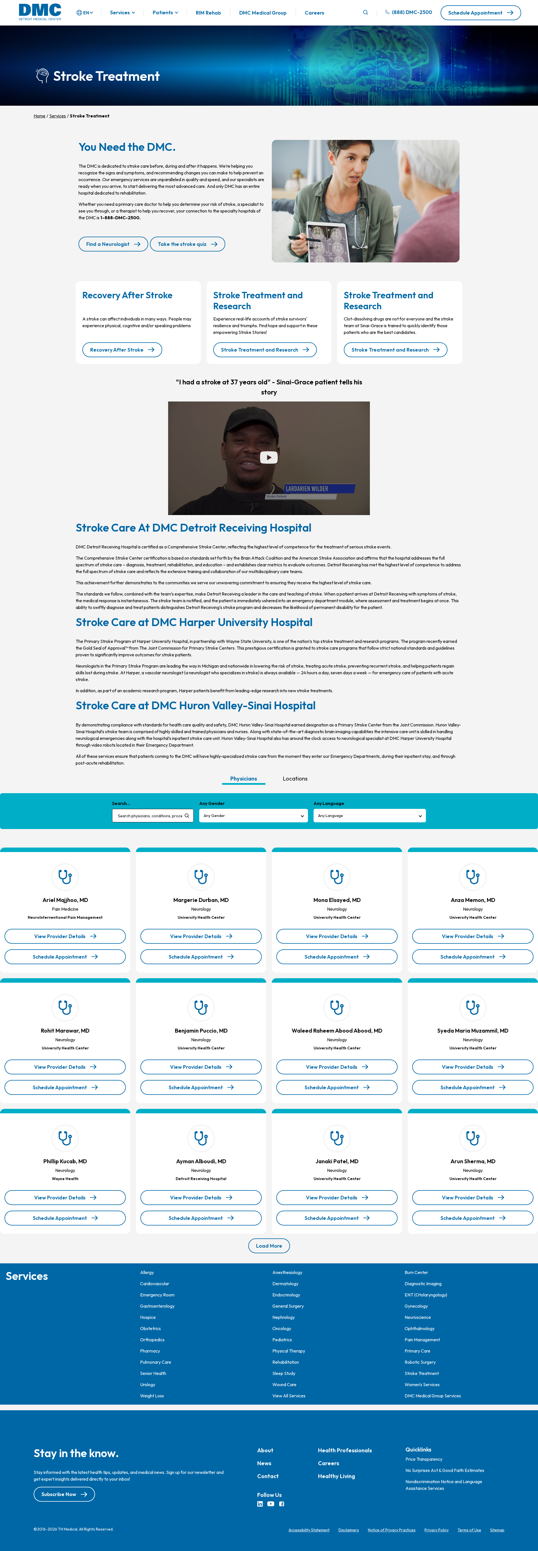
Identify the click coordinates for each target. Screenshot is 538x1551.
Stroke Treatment (422, 1373)
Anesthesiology (287, 1272)
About (265, 1450)
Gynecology (416, 1306)
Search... (121, 803)
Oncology (281, 1328)
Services (120, 13)
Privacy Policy (437, 1529)
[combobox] (153, 815)
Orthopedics (152, 1339)
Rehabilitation (285, 1362)
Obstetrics (150, 1328)
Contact (268, 1476)
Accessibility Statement (309, 1529)
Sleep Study (283, 1373)
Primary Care (417, 1351)
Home (39, 116)
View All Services (288, 1395)
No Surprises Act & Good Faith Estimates (444, 1470)
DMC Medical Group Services (433, 1395)
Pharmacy (150, 1351)
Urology (147, 1384)
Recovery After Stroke (116, 350)
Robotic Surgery (420, 1362)
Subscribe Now (58, 1494)
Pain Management (422, 1339)
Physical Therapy (288, 1351)
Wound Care (284, 1384)
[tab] (243, 778)
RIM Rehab (208, 13)
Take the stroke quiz (182, 244)
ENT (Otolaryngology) (426, 1295)
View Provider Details (59, 938)
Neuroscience (418, 1317)
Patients (163, 13)
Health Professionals (345, 1450)
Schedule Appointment (475, 13)
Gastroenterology (157, 1306)
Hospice (148, 1317)
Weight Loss (152, 1395)
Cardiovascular (154, 1283)
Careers (314, 13)
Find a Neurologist (107, 244)
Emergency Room (157, 1295)
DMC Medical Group (263, 13)
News (264, 1463)
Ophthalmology (420, 1328)
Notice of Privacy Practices (392, 1529)
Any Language (330, 815)
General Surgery (288, 1306)
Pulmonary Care (155, 1362)
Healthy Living (336, 1476)
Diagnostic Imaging (423, 1283)
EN (86, 12)
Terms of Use (469, 1529)
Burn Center (416, 1272)
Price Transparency (423, 1459)
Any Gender (214, 815)
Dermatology (285, 1283)
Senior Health (153, 1373)
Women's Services (422, 1384)
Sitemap (497, 1529)
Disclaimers (348, 1529)
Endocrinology (286, 1295)
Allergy (147, 1272)
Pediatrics (282, 1339)
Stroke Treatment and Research (259, 350)
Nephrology (283, 1317)
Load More (269, 1246)
